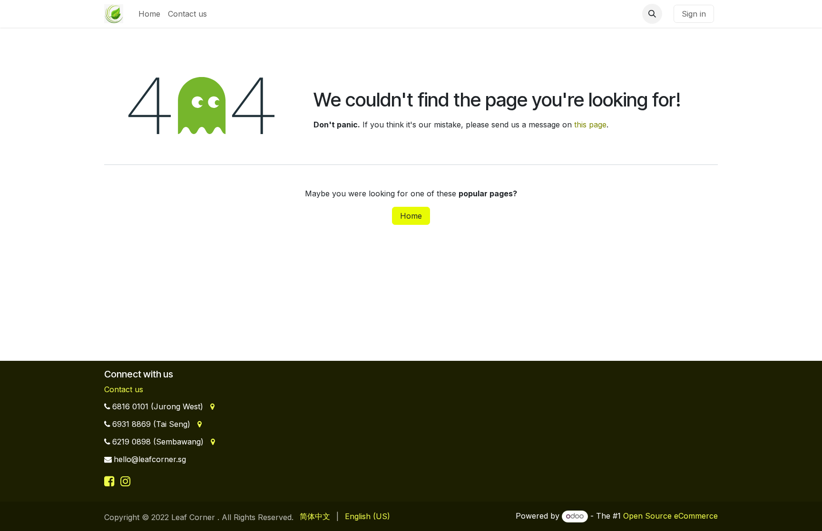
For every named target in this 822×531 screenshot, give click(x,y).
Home (411, 216)
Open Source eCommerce (670, 516)
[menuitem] (149, 13)
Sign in (694, 14)
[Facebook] (110, 481)
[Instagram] (125, 481)
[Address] (211, 406)
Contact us (123, 389)
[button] (652, 14)
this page (590, 124)
